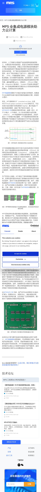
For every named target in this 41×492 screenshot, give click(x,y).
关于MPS (31, 448)
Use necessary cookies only (20, 265)
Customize (19, 259)
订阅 (29, 484)
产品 (9, 448)
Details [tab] (20, 231)
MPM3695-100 (7, 110)
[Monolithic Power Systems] (10, 3)
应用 (9, 452)
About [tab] (34, 231)
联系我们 (31, 455)
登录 (33, 5)
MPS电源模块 (6, 93)
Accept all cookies (20, 254)
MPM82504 (12, 183)
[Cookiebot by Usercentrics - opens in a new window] (30, 226)
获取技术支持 (11, 442)
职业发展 (31, 452)
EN (24, 5)
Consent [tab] (7, 231)
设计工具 (9, 455)
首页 (1, 20)
